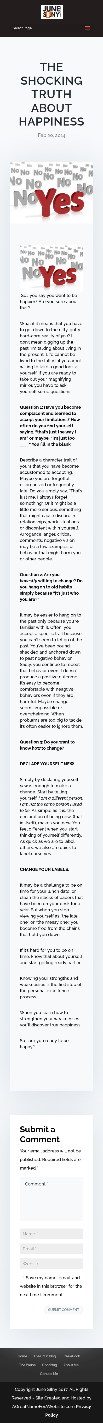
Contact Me (49, 1374)
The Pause (27, 1365)
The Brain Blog (45, 1356)
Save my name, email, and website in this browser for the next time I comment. (51, 1286)
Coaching (49, 1365)
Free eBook (71, 1356)
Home (22, 1356)
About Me (71, 1365)
